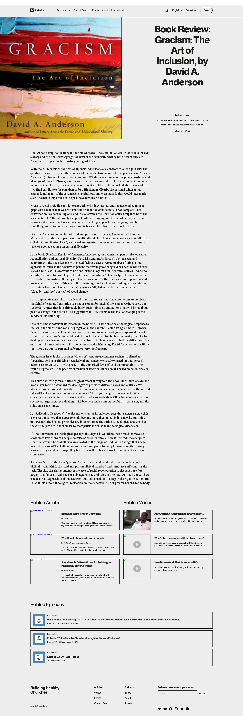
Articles (98, 687)
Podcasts (130, 687)
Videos (98, 692)
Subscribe (201, 693)
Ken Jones (183, 115)
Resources (62, 10)
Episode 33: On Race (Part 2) (63, 656)
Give (206, 10)
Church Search (81, 10)
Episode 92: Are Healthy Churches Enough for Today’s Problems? (83, 638)
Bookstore (191, 10)
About (105, 10)
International (117, 10)
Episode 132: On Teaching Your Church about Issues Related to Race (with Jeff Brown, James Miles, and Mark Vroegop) (113, 619)
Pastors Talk (52, 615)
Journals (129, 703)
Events (95, 10)
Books (128, 692)
